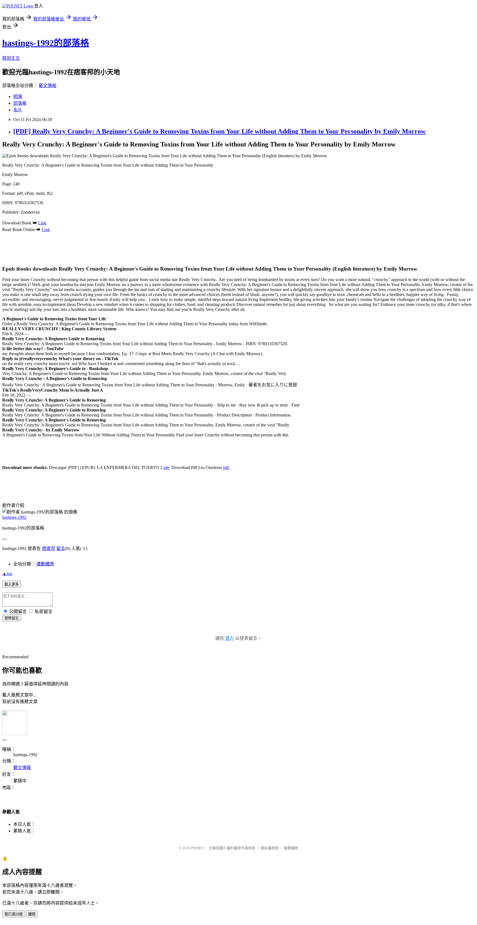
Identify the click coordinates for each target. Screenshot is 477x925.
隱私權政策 (270, 848)
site (166, 467)
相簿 (17, 96)
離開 (31, 914)
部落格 (19, 103)
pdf (226, 467)
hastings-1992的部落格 (45, 43)
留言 (60, 548)
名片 (17, 110)
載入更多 (11, 584)
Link (42, 223)
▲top (7, 573)
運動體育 (45, 564)
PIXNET (197, 848)
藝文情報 (47, 85)
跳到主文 (11, 58)
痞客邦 (48, 548)
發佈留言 (11, 618)
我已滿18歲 (13, 914)
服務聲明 (291, 848)
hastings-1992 (14, 517)
